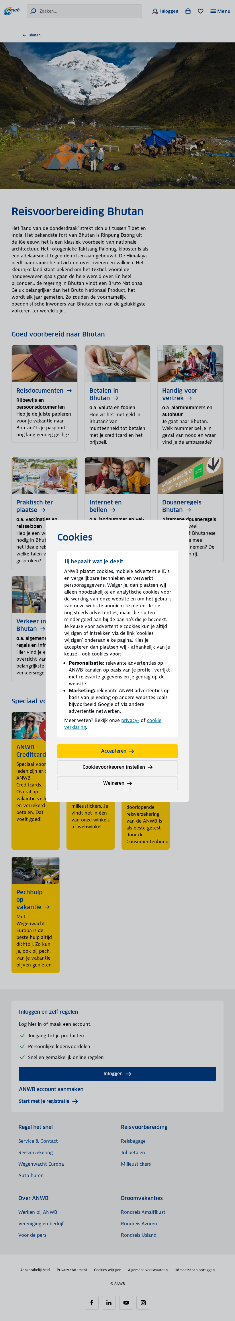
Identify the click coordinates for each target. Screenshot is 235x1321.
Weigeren (113, 783)
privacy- (130, 720)
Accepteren (113, 751)
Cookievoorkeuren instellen (114, 767)
